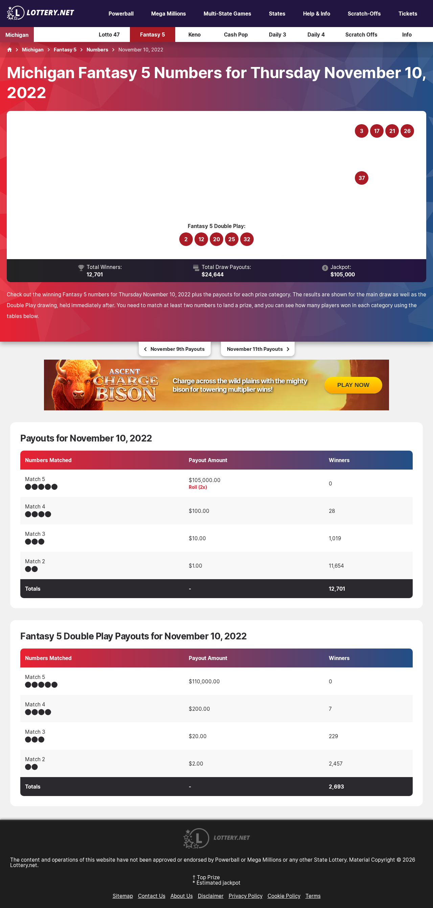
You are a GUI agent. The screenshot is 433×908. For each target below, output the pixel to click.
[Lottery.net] (40, 18)
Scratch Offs (361, 34)
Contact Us (151, 895)
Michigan (16, 34)
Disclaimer (211, 895)
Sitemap (123, 895)
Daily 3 (277, 34)
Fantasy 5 (152, 34)
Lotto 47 (109, 34)
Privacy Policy (246, 895)
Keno (194, 34)
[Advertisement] (185, 170)
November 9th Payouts (178, 349)
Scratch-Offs (364, 13)
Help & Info (316, 13)
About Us (181, 895)
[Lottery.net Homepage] (9, 49)
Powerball (121, 13)
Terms (313, 895)
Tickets (407, 13)
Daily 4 (316, 34)
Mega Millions (168, 13)
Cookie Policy (284, 895)
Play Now (353, 385)
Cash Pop (236, 34)
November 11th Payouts (255, 349)
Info (407, 34)
